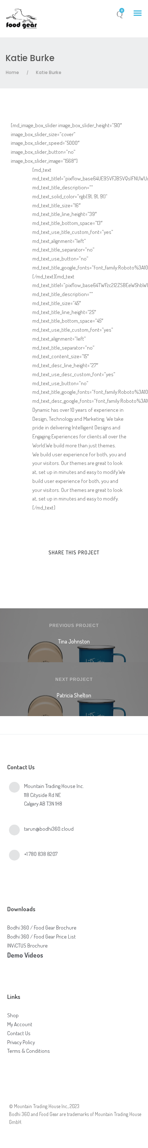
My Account (19, 1024)
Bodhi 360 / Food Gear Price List (41, 936)
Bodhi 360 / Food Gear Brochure (42, 927)
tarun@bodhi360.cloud (49, 828)
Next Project (74, 679)
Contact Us (19, 1033)
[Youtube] (53, 1094)
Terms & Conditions (28, 1050)
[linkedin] (67, 567)
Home (12, 72)
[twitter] (54, 567)
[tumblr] (94, 567)
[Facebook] (14, 1094)
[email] (107, 567)
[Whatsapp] (72, 1094)
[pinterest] (80, 567)
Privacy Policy (21, 1042)
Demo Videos (25, 955)
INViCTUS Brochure (27, 945)
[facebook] (40, 567)
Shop (13, 1015)
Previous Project (74, 625)
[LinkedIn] (34, 1094)
